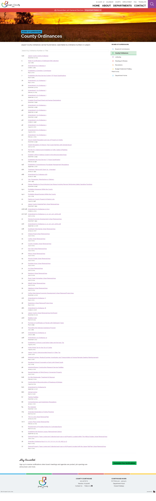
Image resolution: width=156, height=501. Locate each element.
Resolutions (119, 65)
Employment (127, 2)
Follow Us (87, 486)
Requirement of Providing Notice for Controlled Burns (45, 426)
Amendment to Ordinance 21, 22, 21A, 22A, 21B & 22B (44, 214)
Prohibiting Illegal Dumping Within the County (42, 194)
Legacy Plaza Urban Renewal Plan (38, 422)
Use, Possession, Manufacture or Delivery (41, 179)
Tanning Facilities (33, 397)
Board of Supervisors (31, 32)
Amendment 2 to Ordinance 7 (37, 85)
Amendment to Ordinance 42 (37, 333)
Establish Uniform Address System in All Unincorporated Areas (47, 154)
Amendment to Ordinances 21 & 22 (38, 209)
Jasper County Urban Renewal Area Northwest (42, 313)
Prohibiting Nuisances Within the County (40, 189)
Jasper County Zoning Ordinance (38, 56)
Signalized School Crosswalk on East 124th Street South (45, 362)
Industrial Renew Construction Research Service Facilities (46, 367)
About (106, 5)
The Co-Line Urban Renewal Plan (38, 417)
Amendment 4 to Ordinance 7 (37, 95)
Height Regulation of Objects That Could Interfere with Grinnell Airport (50, 145)
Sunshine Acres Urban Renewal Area (39, 263)
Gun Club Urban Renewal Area (37, 248)
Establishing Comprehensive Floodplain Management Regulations (48, 164)
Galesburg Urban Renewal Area (37, 288)
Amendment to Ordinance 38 (37, 308)
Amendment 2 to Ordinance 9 (37, 110)
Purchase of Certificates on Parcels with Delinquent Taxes (46, 323)
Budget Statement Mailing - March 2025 (122, 70)
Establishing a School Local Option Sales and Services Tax (46, 342)
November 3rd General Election (78, 10)
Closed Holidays (119, 486)
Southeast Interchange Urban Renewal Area (41, 229)
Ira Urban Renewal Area (35, 268)
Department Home (121, 75)
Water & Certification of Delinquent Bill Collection (43, 61)
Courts (118, 2)
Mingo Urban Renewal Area (36, 253)
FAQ (135, 2)
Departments (122, 5)
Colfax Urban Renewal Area (36, 239)
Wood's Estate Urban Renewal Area (39, 258)
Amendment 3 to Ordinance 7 (37, 90)
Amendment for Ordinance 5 (37, 65)
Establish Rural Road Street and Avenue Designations (44, 100)
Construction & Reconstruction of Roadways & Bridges (45, 382)
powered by (149, 491)
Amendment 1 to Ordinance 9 (37, 105)
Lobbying (118, 57)
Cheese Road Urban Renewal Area (39, 234)
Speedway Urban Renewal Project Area (40, 303)
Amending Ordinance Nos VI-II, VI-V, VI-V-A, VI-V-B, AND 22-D (47, 441)
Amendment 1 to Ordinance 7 (37, 80)
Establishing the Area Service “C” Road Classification (44, 159)
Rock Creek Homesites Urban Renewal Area (42, 278)
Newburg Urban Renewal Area (37, 273)
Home (96, 5)
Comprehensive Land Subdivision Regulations (42, 402)
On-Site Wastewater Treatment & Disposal (41, 377)
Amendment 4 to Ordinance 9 (37, 120)
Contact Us (78, 486)
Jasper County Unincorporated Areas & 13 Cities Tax (44, 352)
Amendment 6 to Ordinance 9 (37, 130)
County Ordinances (121, 53)
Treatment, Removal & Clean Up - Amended (41, 169)
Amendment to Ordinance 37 (37, 298)
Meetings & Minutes (121, 61)
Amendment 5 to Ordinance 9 (37, 125)
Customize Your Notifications (124, 463)
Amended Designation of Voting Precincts (41, 412)
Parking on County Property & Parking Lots (41, 199)
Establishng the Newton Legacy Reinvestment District (45, 431)
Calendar (109, 2)
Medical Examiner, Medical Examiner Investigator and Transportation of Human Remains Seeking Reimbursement (63, 357)
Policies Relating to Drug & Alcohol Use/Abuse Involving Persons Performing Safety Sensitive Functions (60, 184)
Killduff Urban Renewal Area (36, 283)
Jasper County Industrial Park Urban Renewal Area (43, 204)
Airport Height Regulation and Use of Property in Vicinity (45, 140)
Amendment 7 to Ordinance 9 (37, 135)
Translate (142, 2)
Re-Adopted (32, 407)
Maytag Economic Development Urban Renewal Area (45, 219)
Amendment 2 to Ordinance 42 (37, 337)
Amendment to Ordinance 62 (37, 387)
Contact (140, 5)
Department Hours (119, 483)
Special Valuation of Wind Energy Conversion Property (45, 372)
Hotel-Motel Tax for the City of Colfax (40, 347)
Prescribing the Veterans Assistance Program (42, 328)
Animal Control (32, 392)
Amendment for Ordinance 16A (37, 174)
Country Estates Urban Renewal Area (39, 244)
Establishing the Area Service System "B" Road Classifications (47, 75)
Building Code (32, 318)
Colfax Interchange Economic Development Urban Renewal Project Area (51, 293)
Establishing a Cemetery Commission (39, 70)
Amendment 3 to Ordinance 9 (37, 115)
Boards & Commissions (122, 49)
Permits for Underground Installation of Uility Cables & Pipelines (47, 150)
